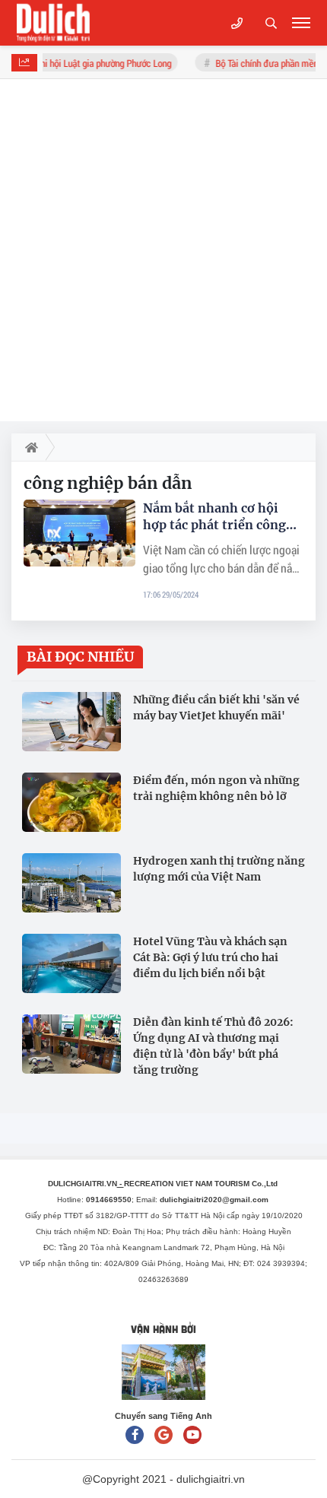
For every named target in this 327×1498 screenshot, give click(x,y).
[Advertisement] (163, 250)
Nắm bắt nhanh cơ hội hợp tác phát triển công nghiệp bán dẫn (214, 516)
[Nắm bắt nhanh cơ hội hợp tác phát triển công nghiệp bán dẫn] (79, 533)
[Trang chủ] (28, 447)
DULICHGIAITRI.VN (86, 1183)
